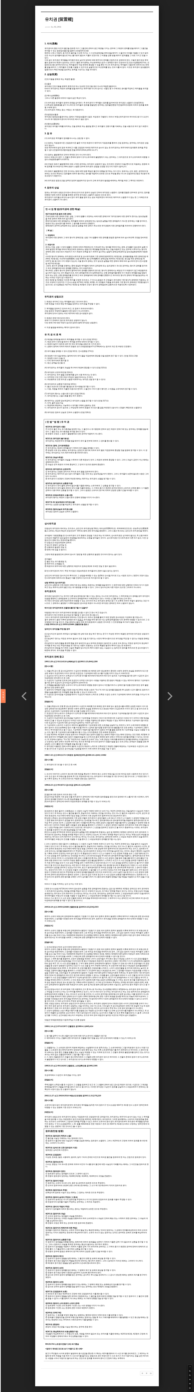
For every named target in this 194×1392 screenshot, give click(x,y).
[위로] (190, 1379)
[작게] (190, 1375)
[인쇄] (190, 1388)
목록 (3, 695)
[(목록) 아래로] (190, 1384)
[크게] (190, 1371)
